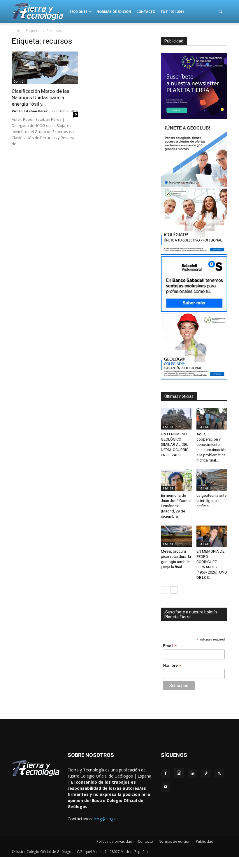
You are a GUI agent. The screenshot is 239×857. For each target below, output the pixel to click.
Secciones (78, 11)
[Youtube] (165, 787)
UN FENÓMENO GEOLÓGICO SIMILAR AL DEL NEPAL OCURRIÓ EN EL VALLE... (175, 444)
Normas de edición (113, 11)
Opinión (19, 81)
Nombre (172, 665)
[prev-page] (164, 590)
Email (170, 646)
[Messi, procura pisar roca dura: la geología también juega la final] (176, 536)
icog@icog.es (106, 818)
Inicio (16, 30)
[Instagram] (179, 773)
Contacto (145, 11)
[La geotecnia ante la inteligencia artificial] (212, 480)
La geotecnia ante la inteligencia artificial (211, 500)
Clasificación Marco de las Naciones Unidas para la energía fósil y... (40, 97)
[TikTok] (205, 773)
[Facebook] (165, 773)
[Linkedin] (192, 773)
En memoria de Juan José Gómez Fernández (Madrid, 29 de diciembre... (176, 506)
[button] (220, 12)
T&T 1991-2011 (172, 11)
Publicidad (204, 841)
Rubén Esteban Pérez (30, 111)
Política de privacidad (114, 841)
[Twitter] (219, 773)
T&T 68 (168, 427)
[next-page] (174, 590)
